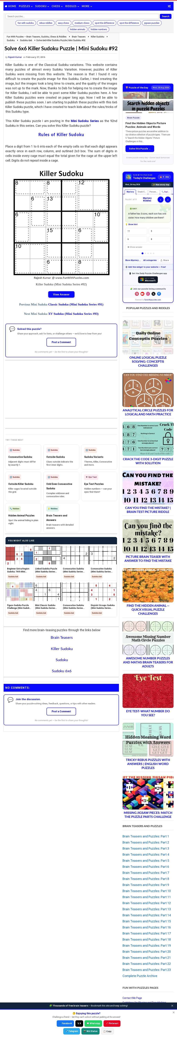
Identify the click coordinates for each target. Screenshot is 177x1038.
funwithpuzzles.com (153, 300)
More (86, 6)
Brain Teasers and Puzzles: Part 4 (146, 854)
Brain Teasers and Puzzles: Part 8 (146, 879)
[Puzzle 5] (153, 253)
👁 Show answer (134, 247)
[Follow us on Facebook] (159, 294)
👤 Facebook (65, 1023)
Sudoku (40, 6)
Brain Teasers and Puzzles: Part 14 (147, 915)
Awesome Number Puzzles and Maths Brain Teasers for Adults (148, 662)
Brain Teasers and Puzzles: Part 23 (147, 970)
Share (166, 260)
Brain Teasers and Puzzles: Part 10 (147, 891)
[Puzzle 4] (151, 253)
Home (12, 6)
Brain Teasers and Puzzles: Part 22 (147, 964)
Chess (56, 6)
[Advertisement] (61, 386)
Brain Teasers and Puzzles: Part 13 (147, 909)
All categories (150, 260)
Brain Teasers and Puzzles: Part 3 (146, 848)
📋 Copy (107, 1031)
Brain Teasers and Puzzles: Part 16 (147, 927)
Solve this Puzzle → (140, 148)
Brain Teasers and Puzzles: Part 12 (147, 903)
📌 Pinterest (112, 1023)
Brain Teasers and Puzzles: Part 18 (147, 939)
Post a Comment (61, 342)
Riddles (71, 6)
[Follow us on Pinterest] (137, 294)
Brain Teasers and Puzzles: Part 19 (147, 945)
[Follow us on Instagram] (148, 294)
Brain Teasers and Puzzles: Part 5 (146, 860)
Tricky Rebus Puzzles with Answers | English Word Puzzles (148, 764)
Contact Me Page (132, 998)
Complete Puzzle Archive (140, 976)
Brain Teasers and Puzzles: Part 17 (147, 933)
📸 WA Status (90, 1031)
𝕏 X (79, 1023)
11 (129, 231)
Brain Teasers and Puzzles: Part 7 (146, 873)
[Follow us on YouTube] (142, 294)
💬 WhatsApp (93, 1023)
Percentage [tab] (155, 192)
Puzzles (24, 6)
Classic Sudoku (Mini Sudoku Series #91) (75, 304)
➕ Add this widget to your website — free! (145, 267)
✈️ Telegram (71, 1031)
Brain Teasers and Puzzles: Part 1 (146, 836)
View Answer (61, 294)
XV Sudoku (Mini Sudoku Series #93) (73, 313)
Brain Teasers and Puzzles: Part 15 (147, 921)
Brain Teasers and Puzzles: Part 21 (147, 957)
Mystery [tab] (130, 192)
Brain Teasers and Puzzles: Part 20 (147, 951)
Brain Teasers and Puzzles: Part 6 (146, 866)
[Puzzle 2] (145, 253)
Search (165, 16)
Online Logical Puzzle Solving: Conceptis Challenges (148, 361)
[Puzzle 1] (142, 253)
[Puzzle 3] (148, 253)
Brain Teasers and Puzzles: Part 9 (146, 885)
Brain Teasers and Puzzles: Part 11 (147, 897)
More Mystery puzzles (133, 260)
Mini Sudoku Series (85, 121)
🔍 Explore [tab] (166, 192)
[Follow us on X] (153, 294)
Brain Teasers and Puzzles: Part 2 (146, 842)
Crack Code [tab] (143, 192)
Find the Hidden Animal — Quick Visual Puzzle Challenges (148, 609)
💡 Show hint (131, 224)
